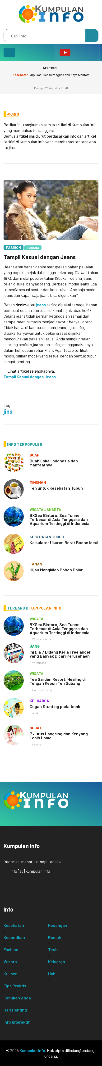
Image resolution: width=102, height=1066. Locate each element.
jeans (41, 304)
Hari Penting (15, 1009)
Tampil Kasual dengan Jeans (40, 256)
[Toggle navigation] (9, 52)
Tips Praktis (15, 985)
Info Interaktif (17, 1022)
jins (8, 411)
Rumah (54, 937)
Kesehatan (14, 925)
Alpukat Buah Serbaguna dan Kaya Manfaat (51, 75)
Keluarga (56, 961)
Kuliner (10, 973)
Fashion (13, 247)
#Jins (13, 114)
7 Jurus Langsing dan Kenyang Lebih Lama (59, 735)
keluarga (39, 700)
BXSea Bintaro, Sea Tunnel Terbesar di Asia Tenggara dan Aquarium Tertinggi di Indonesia (59, 519)
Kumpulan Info (32, 1050)
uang (35, 646)
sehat (36, 728)
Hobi (52, 973)
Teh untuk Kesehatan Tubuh (56, 488)
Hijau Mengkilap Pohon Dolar (56, 569)
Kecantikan (14, 937)
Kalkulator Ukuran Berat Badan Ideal (64, 542)
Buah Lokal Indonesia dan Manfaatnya (54, 462)
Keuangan (57, 925)
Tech (53, 949)
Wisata (10, 961)
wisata (36, 618)
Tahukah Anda (17, 997)
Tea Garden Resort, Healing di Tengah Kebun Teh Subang (58, 681)
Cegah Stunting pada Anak (55, 706)
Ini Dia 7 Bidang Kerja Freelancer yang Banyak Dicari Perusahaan (60, 654)
